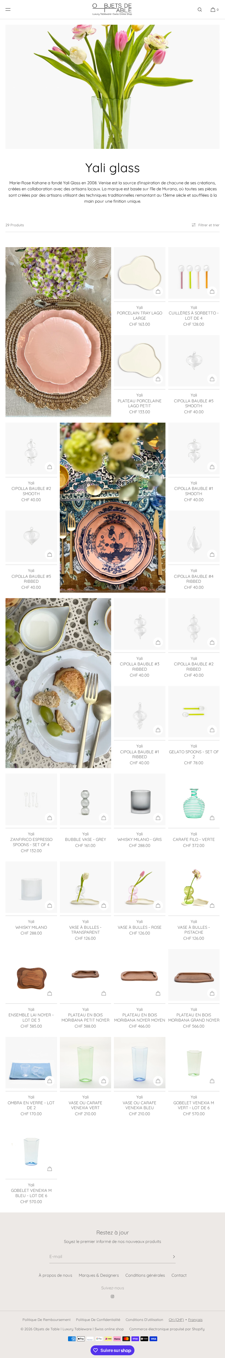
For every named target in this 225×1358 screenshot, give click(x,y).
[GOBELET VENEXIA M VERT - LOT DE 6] (194, 1063)
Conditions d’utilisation (144, 1319)
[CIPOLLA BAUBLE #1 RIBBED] (139, 712)
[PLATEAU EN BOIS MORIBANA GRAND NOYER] (194, 975)
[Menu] (12, 9)
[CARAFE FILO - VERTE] (194, 799)
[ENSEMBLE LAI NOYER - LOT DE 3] (31, 975)
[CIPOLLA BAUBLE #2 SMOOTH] (31, 448)
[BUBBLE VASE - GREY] (85, 799)
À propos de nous (55, 1275)
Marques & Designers (99, 1275)
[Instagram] (112, 1296)
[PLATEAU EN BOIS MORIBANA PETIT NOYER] (85, 975)
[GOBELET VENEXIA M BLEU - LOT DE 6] (31, 1150)
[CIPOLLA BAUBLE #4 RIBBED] (194, 536)
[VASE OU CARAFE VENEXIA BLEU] (139, 1063)
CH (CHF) (176, 1319)
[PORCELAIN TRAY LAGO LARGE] (139, 273)
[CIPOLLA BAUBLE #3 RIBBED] (139, 624)
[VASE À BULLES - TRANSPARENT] (85, 887)
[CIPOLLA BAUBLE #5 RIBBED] (31, 536)
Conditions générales (145, 1275)
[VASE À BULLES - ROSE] (139, 887)
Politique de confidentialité (98, 1319)
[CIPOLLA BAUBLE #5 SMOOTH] (194, 361)
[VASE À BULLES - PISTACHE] (194, 887)
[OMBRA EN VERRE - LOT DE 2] (31, 1063)
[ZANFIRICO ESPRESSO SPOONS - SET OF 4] (31, 799)
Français (195, 1319)
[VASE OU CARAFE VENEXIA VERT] (85, 1063)
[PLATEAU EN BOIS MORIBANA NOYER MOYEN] (139, 975)
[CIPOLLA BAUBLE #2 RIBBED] (194, 624)
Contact (179, 1275)
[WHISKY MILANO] (31, 887)
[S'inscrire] (169, 1256)
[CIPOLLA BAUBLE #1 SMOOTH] (194, 448)
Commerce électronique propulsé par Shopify (166, 1329)
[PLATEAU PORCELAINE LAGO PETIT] (139, 361)
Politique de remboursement (46, 1319)
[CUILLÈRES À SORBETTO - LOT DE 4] (194, 273)
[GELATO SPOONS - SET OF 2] (194, 712)
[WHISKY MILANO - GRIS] (139, 799)
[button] (199, 9)
